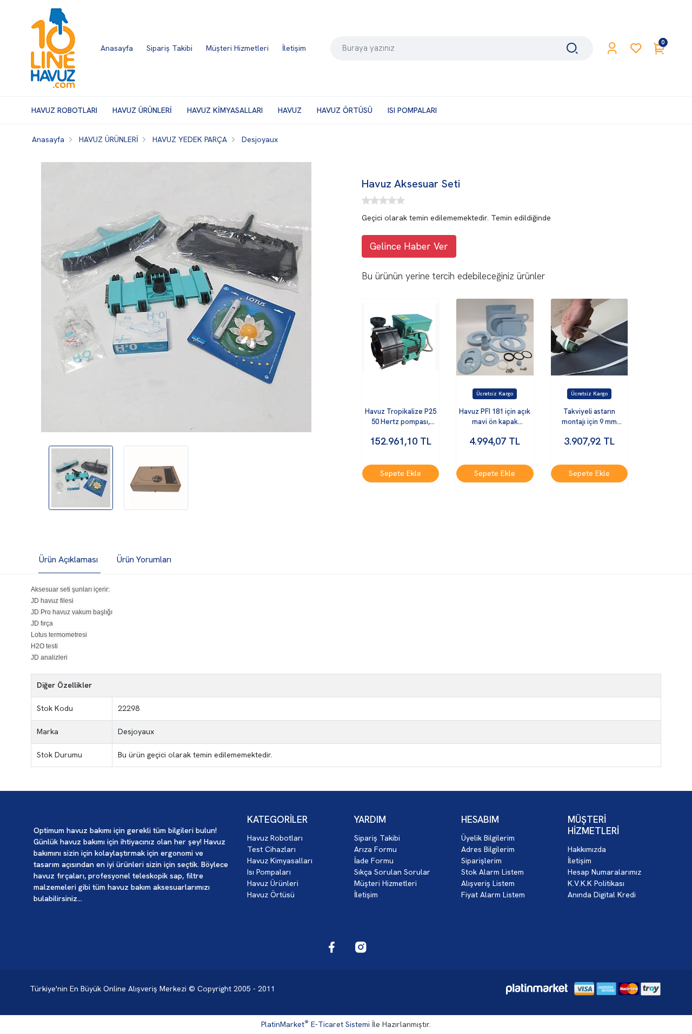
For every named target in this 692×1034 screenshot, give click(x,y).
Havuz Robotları (275, 838)
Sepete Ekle (400, 473)
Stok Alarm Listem (492, 872)
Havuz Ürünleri (272, 883)
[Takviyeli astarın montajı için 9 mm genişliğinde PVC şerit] (589, 337)
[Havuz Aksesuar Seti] (176, 298)
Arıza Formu (375, 849)
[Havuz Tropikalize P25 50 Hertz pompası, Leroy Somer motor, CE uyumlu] (400, 337)
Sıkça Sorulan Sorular (392, 872)
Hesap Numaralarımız (604, 872)
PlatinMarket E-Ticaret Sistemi (315, 1024)
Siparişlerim (481, 860)
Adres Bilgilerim (488, 849)
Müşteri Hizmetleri (385, 883)
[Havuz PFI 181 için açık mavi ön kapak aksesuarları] (494, 337)
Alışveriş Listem (488, 883)
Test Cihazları (271, 849)
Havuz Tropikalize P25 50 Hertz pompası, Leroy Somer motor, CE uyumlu (400, 417)
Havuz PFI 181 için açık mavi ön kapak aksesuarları (494, 417)
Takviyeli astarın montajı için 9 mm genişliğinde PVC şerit (589, 417)
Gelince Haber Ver (409, 246)
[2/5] (370, 200)
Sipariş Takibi (377, 838)
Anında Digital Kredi (602, 894)
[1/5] (366, 200)
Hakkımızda (587, 849)
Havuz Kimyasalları (279, 860)
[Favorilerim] (636, 48)
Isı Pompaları (269, 872)
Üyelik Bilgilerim (488, 838)
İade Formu (374, 860)
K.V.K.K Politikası (596, 883)
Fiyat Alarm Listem (493, 894)
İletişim (366, 894)
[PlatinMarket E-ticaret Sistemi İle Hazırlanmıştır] (537, 989)
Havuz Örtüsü (271, 894)
